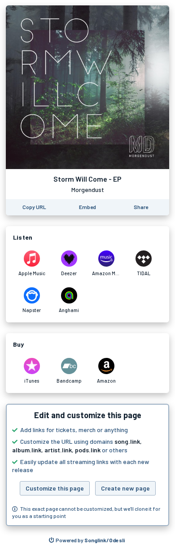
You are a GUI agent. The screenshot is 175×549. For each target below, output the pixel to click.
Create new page (125, 488)
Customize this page (55, 488)
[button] (87, 465)
